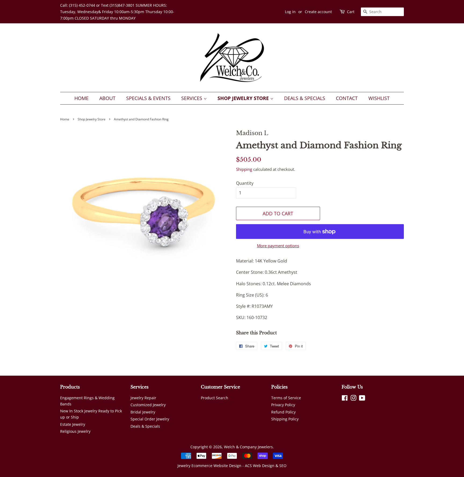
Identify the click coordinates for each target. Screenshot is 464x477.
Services (192, 98)
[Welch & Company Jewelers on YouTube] (362, 398)
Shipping (244, 169)
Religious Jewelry (75, 431)
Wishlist (379, 98)
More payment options (278, 245)
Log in (290, 11)
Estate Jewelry (72, 424)
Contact (347, 98)
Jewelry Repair (143, 397)
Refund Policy (283, 412)
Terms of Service (286, 397)
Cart (350, 11)
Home (81, 98)
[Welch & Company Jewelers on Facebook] (345, 398)
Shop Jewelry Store (244, 98)
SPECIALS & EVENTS (148, 98)
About (107, 98)
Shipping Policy (285, 418)
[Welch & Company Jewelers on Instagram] (353, 398)
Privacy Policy (283, 404)
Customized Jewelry (148, 404)
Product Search (214, 397)
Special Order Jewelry (149, 418)
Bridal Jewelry (142, 412)
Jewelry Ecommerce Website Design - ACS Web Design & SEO (232, 465)
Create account (318, 11)
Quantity (244, 183)
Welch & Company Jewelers (248, 446)
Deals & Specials (304, 98)
